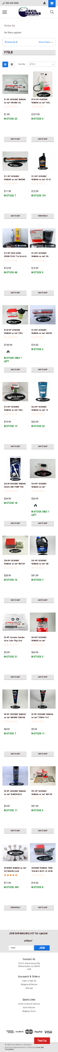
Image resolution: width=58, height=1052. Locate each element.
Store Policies (29, 1007)
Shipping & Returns (29, 984)
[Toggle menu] (4, 12)
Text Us (42, 1040)
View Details (43, 216)
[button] (29, 42)
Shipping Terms (29, 1011)
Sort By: (21, 64)
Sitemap (29, 988)
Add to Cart (15, 139)
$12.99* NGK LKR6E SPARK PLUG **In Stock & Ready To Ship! (15, 256)
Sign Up (32, 981)
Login (24, 981)
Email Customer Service (29, 1004)
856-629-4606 (12, 3)
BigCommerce (20, 1047)
